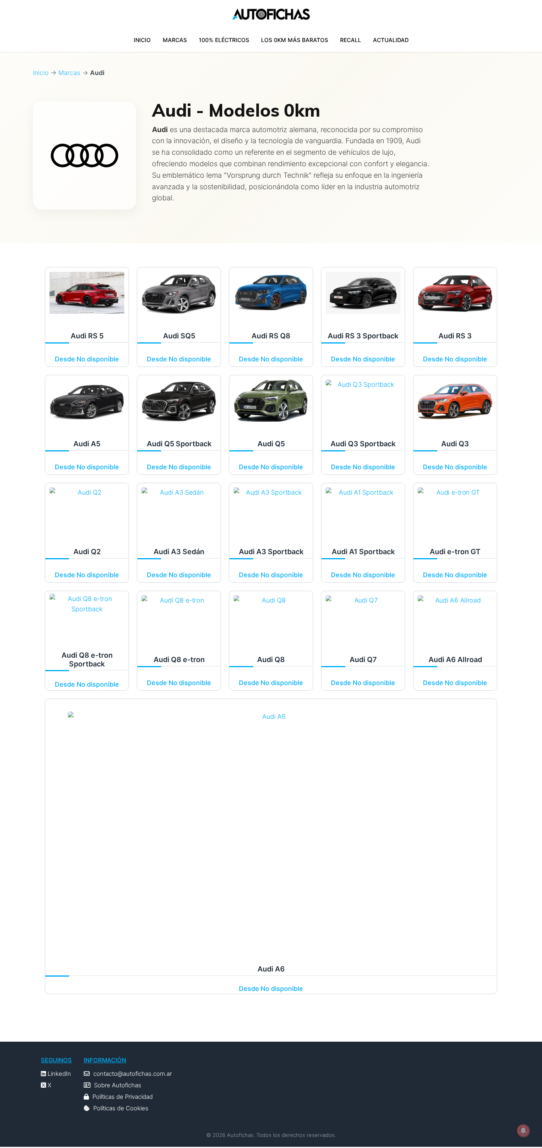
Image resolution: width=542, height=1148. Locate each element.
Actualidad (391, 39)
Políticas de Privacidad (122, 1096)
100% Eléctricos (224, 39)
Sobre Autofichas (117, 1085)
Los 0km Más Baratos (294, 39)
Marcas (175, 39)
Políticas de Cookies (120, 1108)
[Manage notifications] (523, 1130)
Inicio (142, 39)
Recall (350, 39)
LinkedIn (58, 1073)
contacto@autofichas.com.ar (132, 1073)
